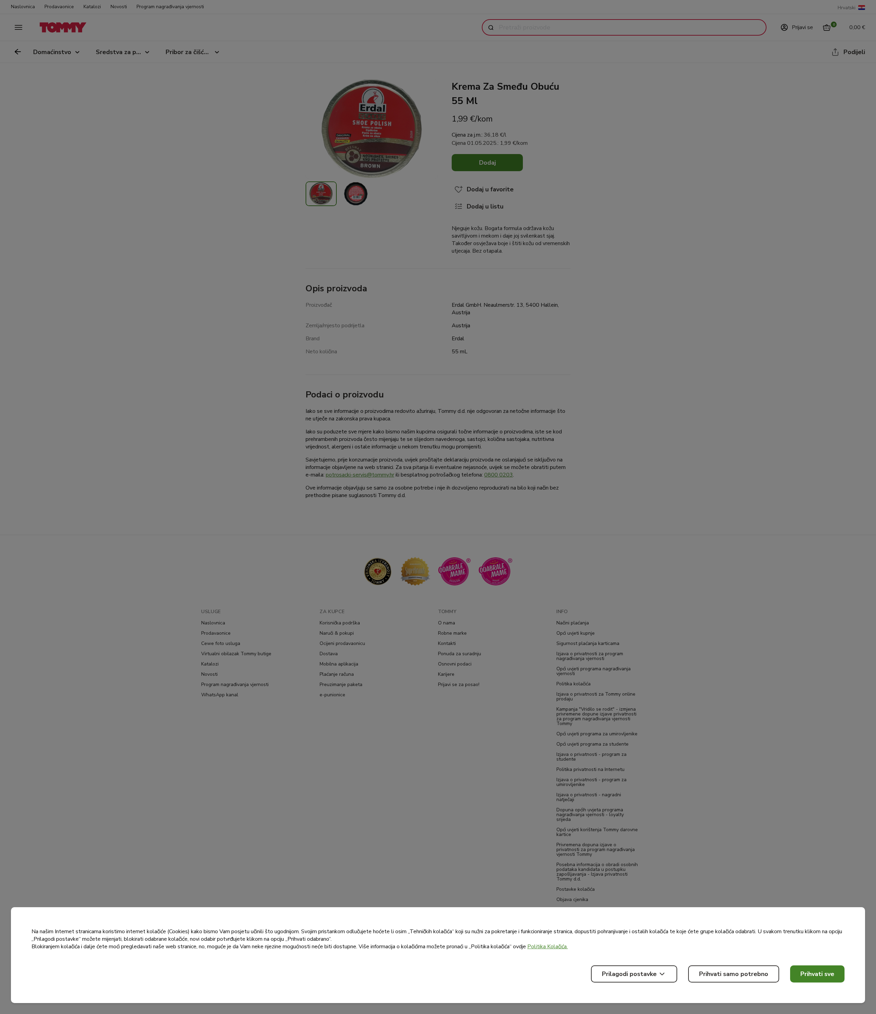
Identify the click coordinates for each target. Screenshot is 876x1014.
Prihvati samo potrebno (733, 974)
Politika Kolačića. (547, 946)
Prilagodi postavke (629, 974)
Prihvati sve (817, 974)
